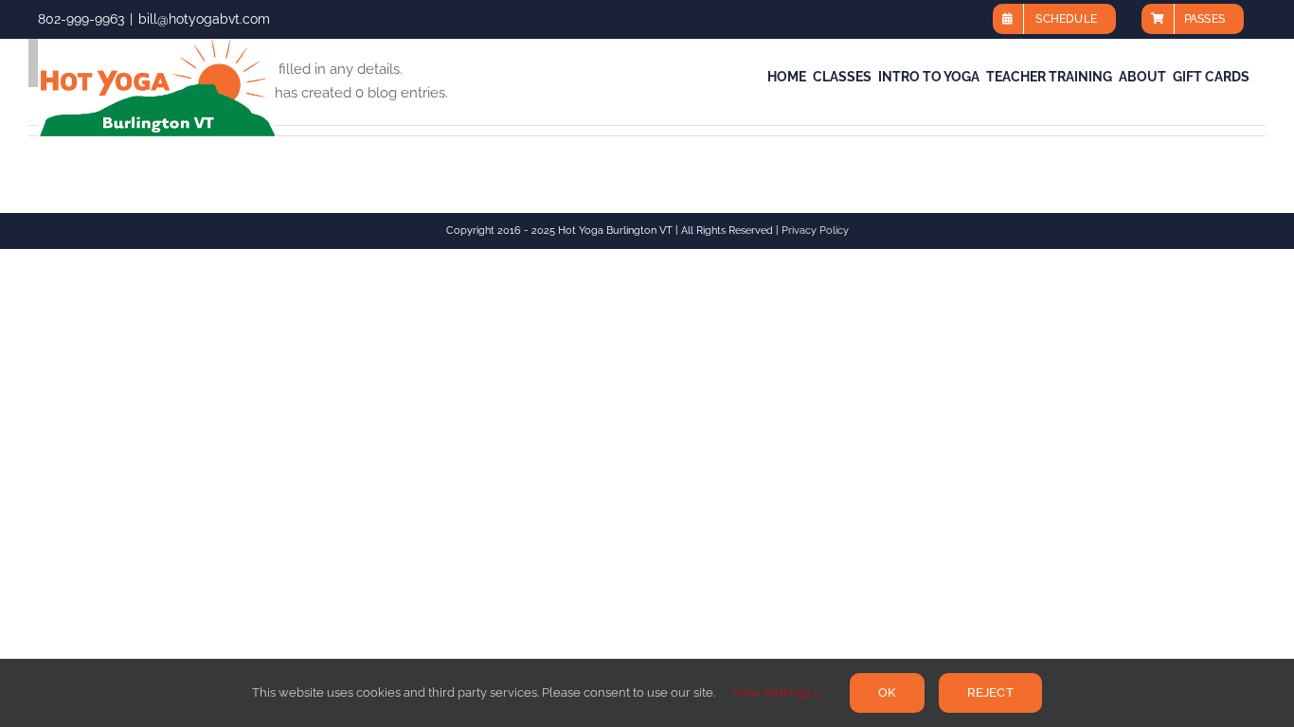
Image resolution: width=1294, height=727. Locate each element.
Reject (990, 692)
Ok (886, 692)
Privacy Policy (815, 230)
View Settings (773, 692)
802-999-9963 (81, 19)
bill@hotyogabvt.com (204, 19)
